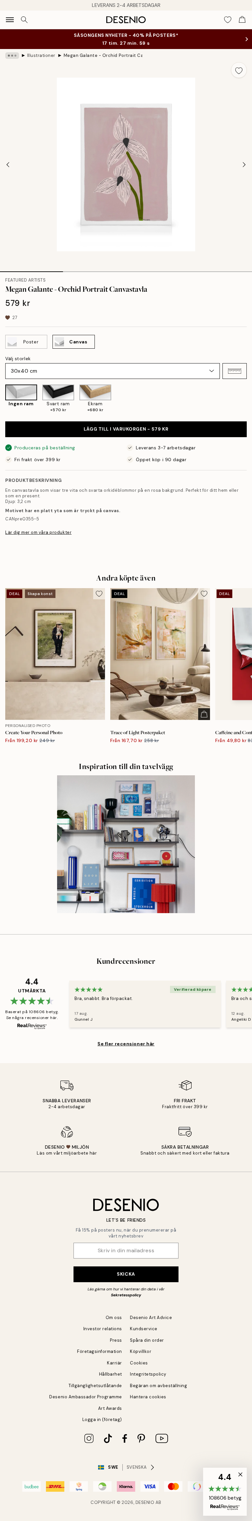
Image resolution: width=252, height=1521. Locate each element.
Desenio (145, 1502)
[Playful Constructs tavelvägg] (126, 844)
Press (116, 1340)
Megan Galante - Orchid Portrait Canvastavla (103, 55)
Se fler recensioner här (126, 1044)
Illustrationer (41, 55)
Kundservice (144, 1329)
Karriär (114, 1363)
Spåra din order (147, 1340)
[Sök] (24, 20)
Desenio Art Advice (151, 1317)
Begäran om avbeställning (158, 1385)
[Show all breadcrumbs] (12, 55)
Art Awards (110, 1408)
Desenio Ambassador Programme (85, 1397)
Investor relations (102, 1329)
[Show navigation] (10, 20)
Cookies (139, 1363)
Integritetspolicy (148, 1374)
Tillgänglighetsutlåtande (95, 1385)
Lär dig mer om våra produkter (38, 532)
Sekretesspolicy (126, 1295)
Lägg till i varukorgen (126, 429)
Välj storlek (18, 359)
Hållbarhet (110, 1374)
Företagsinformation (99, 1351)
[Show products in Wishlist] (227, 20)
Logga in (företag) (102, 1419)
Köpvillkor (140, 1351)
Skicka (126, 1274)
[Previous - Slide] (8, 164)
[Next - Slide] (244, 164)
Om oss (114, 1317)
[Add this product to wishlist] (239, 70)
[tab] (31, 269)
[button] (234, 371)
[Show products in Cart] (242, 20)
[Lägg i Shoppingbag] (204, 714)
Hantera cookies (148, 1397)
